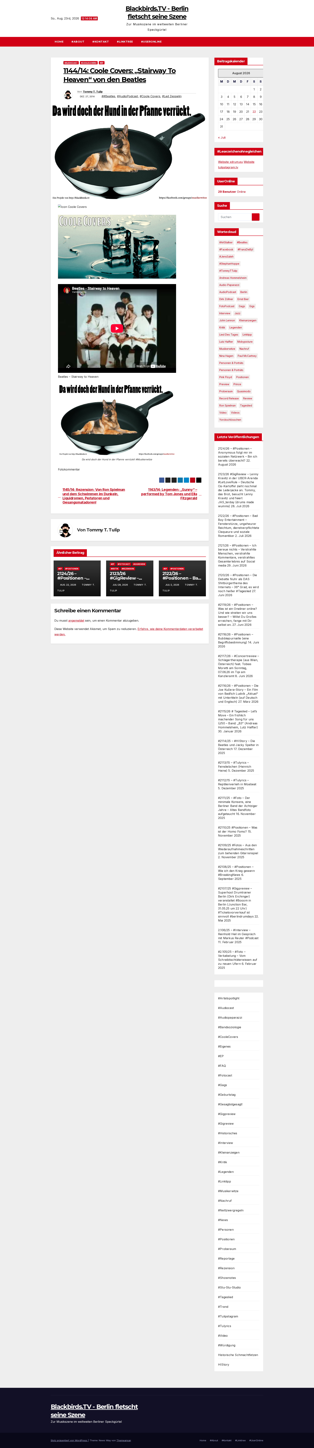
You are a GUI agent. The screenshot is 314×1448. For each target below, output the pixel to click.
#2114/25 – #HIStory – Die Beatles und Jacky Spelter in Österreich (238, 745)
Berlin (243, 292)
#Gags (222, 1085)
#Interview (225, 1143)
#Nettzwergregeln (230, 1210)
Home (59, 41)
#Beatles (242, 242)
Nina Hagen (226, 355)
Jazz (237, 313)
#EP (101, 63)
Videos (235, 412)
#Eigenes (224, 1046)
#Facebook (226, 249)
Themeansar (123, 1440)
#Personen (226, 1229)
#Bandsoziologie (229, 1027)
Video (223, 412)
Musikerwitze (227, 348)
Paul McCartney (247, 355)
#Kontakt (100, 41)
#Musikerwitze (228, 1191)
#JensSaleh (226, 256)
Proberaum (226, 391)
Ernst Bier (243, 299)
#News (223, 1220)
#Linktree (125, 41)
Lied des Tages (228, 334)
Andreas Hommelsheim (233, 277)
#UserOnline (151, 41)
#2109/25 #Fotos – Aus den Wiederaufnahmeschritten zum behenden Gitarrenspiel (238, 849)
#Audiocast (71, 63)
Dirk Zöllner (226, 299)
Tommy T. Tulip (92, 91)
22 (254, 111)
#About (77, 41)
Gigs (252, 306)
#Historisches (227, 1133)
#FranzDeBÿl (245, 249)
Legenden (236, 327)
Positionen (242, 377)
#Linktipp (224, 1181)
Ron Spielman (227, 405)
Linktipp (247, 334)
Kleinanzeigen (247, 320)
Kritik (222, 327)
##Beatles (108, 96)
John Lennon (227, 320)
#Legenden (226, 1172)
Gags (242, 306)
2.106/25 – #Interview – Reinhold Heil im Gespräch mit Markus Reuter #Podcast (238, 934)
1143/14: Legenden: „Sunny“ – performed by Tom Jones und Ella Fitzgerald (169, 494)
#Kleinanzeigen (228, 1152)
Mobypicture (245, 341)
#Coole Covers (150, 96)
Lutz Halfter (226, 341)
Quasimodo (244, 391)
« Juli (222, 137)
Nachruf (244, 348)
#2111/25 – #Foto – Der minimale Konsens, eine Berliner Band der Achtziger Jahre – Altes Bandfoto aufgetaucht (237, 806)
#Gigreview (139, 564)
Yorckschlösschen (230, 419)
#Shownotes (227, 1278)
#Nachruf (225, 1200)
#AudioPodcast (127, 96)
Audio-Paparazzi (229, 284)
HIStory (223, 1364)
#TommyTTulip (228, 270)
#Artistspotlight (228, 998)
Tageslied (246, 405)
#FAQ (222, 1066)
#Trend (223, 1307)
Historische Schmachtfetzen (238, 1355)
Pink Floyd (225, 377)
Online (232, 192)
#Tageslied (225, 1297)
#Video (223, 1335)
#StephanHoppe (229, 263)
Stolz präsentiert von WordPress (69, 1440)
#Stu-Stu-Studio (229, 1287)
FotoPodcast (226, 306)
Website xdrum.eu (230, 162)
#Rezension (128, 569)
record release (229, 398)
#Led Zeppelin (172, 96)
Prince (237, 384)
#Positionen (71, 569)
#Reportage (226, 1258)
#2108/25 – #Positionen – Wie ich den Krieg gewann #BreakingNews (236, 871)
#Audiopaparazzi (230, 1017)
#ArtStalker (226, 242)
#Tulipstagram (228, 1316)
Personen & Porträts (231, 362)
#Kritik (114, 569)
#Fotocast (124, 564)
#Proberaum (227, 1249)
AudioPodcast (227, 292)
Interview (224, 313)
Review (247, 398)
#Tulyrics (224, 1326)
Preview (224, 384)
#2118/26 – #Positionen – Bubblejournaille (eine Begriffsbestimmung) (235, 638)
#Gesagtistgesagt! (230, 1104)
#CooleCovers (88, 63)
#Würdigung (226, 1345)
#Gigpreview (227, 1114)
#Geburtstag (227, 1094)
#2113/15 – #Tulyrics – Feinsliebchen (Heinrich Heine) (234, 766)
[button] (262, 41)
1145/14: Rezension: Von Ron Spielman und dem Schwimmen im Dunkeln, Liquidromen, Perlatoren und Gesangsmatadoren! (94, 496)
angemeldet (76, 620)
